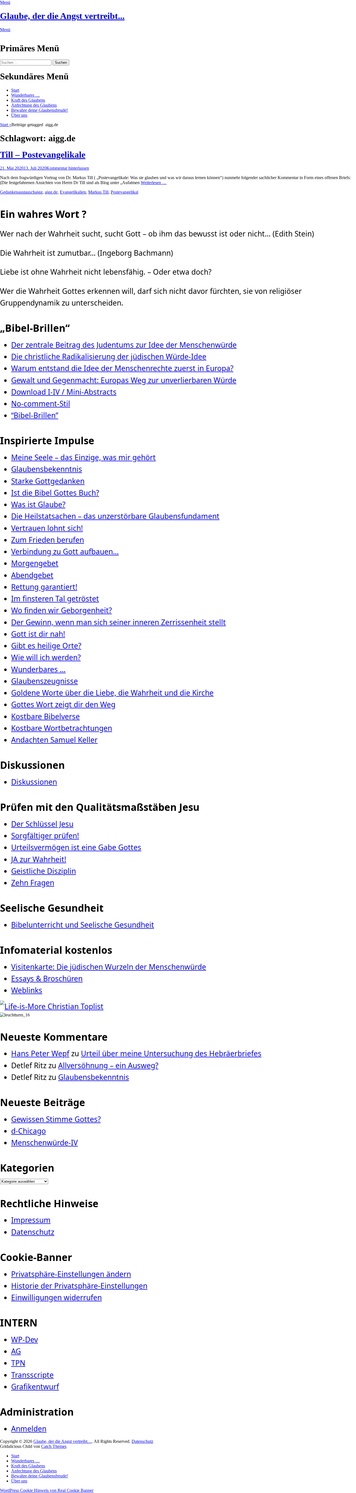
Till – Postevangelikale (42, 155)
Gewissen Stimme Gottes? (56, 1119)
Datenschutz (32, 1232)
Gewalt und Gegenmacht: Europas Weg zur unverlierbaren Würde (123, 380)
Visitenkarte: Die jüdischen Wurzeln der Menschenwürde (108, 967)
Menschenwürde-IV (44, 1143)
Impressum (31, 1220)
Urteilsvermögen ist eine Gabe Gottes (76, 847)
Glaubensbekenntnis (46, 469)
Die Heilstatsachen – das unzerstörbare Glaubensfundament (115, 516)
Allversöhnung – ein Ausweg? (108, 1065)
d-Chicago (28, 1131)
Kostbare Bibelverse (45, 716)
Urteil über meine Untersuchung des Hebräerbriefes (171, 1053)
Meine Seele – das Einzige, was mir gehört (83, 457)
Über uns (19, 115)
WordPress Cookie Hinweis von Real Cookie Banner (46, 1490)
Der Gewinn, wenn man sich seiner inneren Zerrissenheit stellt (118, 622)
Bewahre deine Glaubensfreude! (39, 110)
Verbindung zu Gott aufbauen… (65, 552)
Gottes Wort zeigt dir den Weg (63, 704)
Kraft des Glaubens (28, 100)
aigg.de (51, 192)
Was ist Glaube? (38, 504)
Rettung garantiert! (44, 587)
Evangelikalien (73, 192)
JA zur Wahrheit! (38, 859)
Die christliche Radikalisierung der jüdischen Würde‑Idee (108, 357)
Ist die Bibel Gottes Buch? (55, 493)
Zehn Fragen (32, 883)
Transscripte (32, 1375)
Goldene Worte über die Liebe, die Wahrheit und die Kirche (112, 693)
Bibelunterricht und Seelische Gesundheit (82, 925)
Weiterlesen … (154, 182)
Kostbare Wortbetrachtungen (61, 728)
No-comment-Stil (40, 404)
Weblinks (26, 990)
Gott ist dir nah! (38, 634)
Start (15, 90)
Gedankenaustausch (17, 192)
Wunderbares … (25, 95)
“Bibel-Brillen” (34, 415)
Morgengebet (34, 563)
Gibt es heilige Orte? (46, 646)
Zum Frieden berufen (47, 540)
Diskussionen (34, 782)
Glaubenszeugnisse (44, 681)
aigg (39, 192)
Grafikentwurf (35, 1387)
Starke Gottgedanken (48, 481)
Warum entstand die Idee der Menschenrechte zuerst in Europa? (122, 368)
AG (16, 1351)
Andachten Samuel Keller (54, 740)
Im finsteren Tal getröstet (55, 599)
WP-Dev (24, 1340)
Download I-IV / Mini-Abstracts (64, 392)
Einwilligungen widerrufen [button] (56, 1297)
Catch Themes (53, 1446)
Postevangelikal (124, 192)
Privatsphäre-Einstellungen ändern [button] (71, 1274)
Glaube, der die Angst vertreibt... (62, 16)
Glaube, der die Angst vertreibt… (62, 1441)
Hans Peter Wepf (40, 1053)
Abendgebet (32, 575)
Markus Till (98, 192)
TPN (18, 1363)
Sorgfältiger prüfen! (45, 836)
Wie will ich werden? (46, 657)
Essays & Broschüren (47, 979)
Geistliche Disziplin (43, 871)
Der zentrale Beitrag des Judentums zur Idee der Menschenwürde (124, 345)
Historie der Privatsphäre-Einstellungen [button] (79, 1286)
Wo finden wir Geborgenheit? (61, 610)
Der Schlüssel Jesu (42, 824)
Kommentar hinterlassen (67, 168)
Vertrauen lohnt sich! (47, 528)
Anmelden (28, 1429)
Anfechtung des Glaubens (34, 105)
